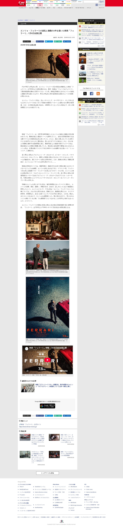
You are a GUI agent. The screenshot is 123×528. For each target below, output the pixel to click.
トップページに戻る (47, 473)
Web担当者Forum (24, 489)
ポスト (28, 41)
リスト (33, 41)
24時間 (88, 23)
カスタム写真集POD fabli (92, 504)
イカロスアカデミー (75, 497)
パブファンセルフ (90, 497)
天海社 (88, 486)
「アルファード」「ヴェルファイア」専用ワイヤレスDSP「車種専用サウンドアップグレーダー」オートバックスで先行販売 (92, 27)
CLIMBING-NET (58, 502)
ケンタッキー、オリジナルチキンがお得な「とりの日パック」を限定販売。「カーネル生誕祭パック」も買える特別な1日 (92, 114)
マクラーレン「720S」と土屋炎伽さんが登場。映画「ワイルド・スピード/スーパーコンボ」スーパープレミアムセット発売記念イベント (38, 457)
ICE (85, 484)
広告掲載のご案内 (45, 517)
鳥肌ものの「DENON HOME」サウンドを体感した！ (94, 80)
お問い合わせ (36, 517)
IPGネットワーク (88, 499)
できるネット (23, 508)
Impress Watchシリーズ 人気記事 (92, 99)
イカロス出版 (72, 484)
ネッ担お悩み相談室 (24, 500)
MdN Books (73, 502)
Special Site (86, 49)
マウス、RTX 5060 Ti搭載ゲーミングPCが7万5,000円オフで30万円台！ (95, 67)
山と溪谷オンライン (59, 499)
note (59, 41)
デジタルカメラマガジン (26, 505)
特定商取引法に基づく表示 (98, 517)
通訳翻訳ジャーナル (75, 492)
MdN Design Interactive (76, 505)
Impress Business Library (41, 492)
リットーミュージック (60, 486)
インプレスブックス (40, 504)
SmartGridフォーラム (40, 486)
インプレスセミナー (40, 495)
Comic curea (89, 489)
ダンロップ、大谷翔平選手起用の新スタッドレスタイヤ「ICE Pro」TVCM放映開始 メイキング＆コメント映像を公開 (92, 35)
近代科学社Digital (59, 507)
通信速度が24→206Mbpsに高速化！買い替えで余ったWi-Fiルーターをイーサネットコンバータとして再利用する (93, 118)
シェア (41, 41)
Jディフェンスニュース (76, 489)
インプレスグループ (86, 517)
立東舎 (56, 495)
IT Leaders (22, 495)
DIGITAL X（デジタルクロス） (42, 497)
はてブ (50, 41)
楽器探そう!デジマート (60, 489)
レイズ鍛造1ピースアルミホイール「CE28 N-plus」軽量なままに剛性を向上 (95, 73)
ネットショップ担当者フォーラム (43, 489)
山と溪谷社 (55, 497)
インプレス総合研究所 (25, 492)
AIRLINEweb (74, 486)
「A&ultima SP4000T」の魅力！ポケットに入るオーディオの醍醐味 (95, 60)
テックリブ (71, 508)
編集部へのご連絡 (55, 517)
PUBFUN (86, 495)
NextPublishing (38, 507)
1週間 (95, 23)
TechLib (72, 510)
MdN (70, 500)
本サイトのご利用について (24, 517)
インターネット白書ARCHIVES (27, 510)
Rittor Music (56, 484)
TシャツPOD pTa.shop (92, 502)
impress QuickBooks (91, 492)
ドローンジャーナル (24, 497)
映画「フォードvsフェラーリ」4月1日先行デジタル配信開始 (67, 453)
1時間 (81, 23)
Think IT (22, 486)
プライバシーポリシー (67, 517)
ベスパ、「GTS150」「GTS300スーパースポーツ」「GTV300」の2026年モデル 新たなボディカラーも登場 (93, 43)
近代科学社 (55, 505)
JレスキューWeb (75, 495)
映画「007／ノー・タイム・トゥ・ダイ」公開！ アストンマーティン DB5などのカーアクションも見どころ (67, 438)
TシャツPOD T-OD (60, 492)
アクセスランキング (88, 20)
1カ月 (101, 23)
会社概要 (77, 517)
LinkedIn (68, 41)
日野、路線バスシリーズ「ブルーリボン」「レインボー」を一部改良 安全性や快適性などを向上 (92, 39)
